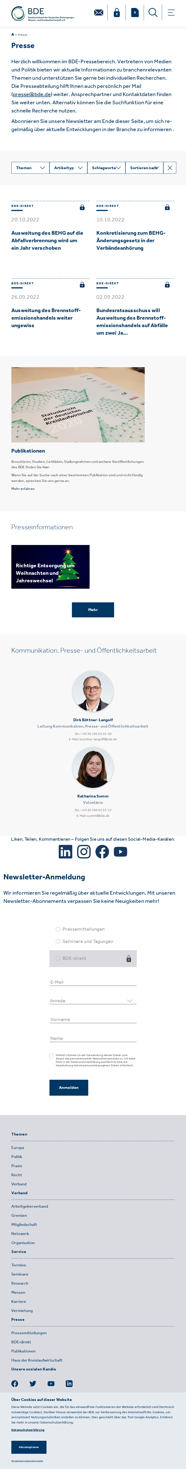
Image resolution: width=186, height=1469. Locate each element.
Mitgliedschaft (24, 1224)
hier (46, 467)
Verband (19, 1183)
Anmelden (69, 1087)
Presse (22, 34)
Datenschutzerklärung (27, 1430)
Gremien (19, 1215)
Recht (16, 1174)
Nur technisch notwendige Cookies (27, 1460)
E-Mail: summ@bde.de (93, 816)
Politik (16, 1156)
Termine (18, 1265)
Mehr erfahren (23, 488)
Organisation (23, 1242)
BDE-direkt (74, 958)
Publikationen (23, 1351)
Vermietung (22, 1310)
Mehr (93, 609)
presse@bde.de (32, 94)
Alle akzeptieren (29, 1447)
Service (18, 1252)
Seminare (19, 1274)
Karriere (18, 1301)
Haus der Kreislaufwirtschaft (36, 1360)
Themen (19, 1134)
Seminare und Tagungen (88, 941)
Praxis (16, 1165)
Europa (17, 1147)
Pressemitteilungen (84, 929)
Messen (18, 1292)
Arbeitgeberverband (29, 1206)
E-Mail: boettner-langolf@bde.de (93, 739)
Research (19, 1283)
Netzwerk (20, 1233)
